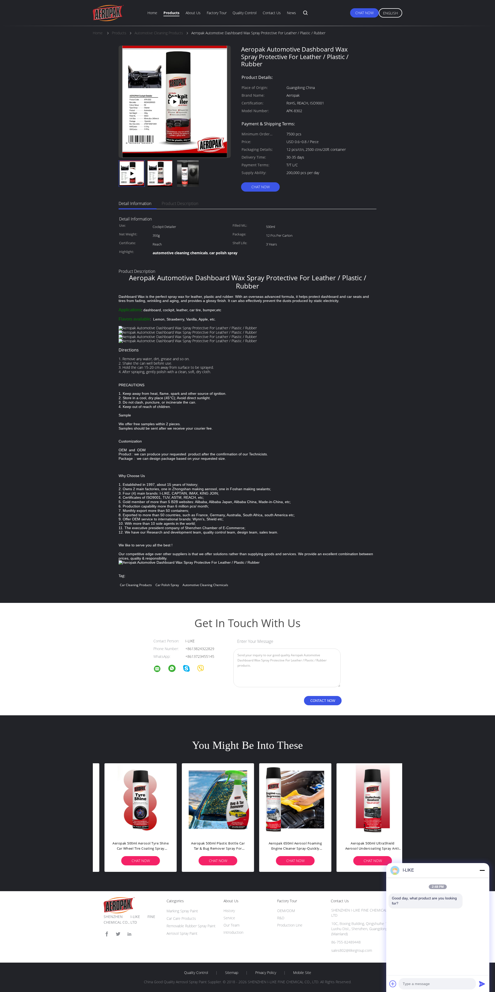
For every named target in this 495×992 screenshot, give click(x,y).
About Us (193, 12)
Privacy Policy (265, 972)
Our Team (232, 925)
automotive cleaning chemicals (205, 585)
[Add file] (393, 983)
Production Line (289, 925)
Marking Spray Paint (182, 910)
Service (229, 917)
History (229, 910)
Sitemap (231, 972)
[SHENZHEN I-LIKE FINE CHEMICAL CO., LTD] (160, 669)
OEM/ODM (286, 910)
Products (171, 12)
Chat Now (364, 12)
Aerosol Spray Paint (182, 933)
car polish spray (167, 585)
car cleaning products (136, 585)
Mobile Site (302, 972)
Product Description (180, 203)
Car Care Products (181, 918)
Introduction (233, 932)
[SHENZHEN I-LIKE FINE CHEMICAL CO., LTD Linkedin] (129, 934)
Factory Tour (217, 12)
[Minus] (482, 870)
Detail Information (135, 203)
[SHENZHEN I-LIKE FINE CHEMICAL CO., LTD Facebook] (107, 934)
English (390, 13)
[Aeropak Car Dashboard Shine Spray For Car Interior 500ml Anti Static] (174, 101)
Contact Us (272, 12)
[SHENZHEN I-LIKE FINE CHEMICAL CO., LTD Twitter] (118, 934)
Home (152, 12)
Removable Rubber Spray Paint (191, 925)
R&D (280, 917)
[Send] (482, 983)
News (291, 12)
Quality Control (245, 12)
